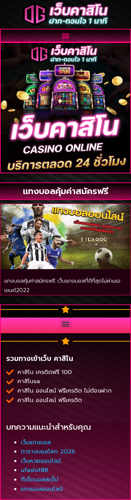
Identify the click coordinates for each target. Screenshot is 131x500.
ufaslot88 (34, 470)
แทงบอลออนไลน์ (42, 489)
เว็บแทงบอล (36, 442)
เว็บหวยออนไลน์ (41, 461)
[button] (66, 35)
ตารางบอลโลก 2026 (48, 451)
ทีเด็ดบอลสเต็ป (39, 479)
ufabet (15, 405)
